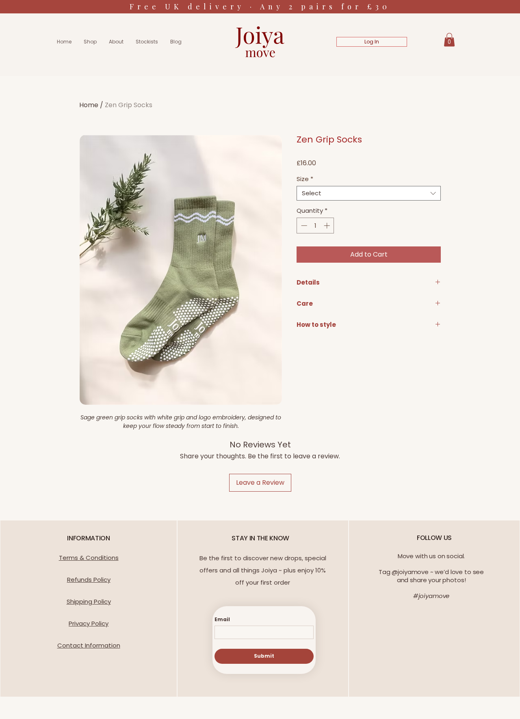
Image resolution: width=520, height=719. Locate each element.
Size (305, 179)
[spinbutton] (315, 225)
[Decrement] (303, 225)
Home (88, 105)
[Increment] (327, 225)
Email (222, 619)
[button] (449, 39)
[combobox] (369, 193)
